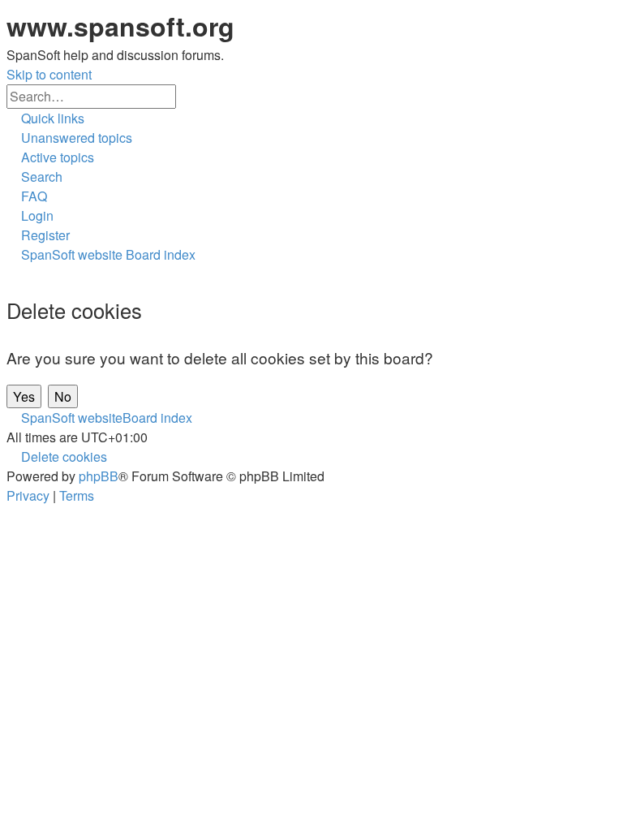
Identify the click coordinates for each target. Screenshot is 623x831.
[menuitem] (69, 137)
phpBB (98, 476)
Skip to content (49, 74)
